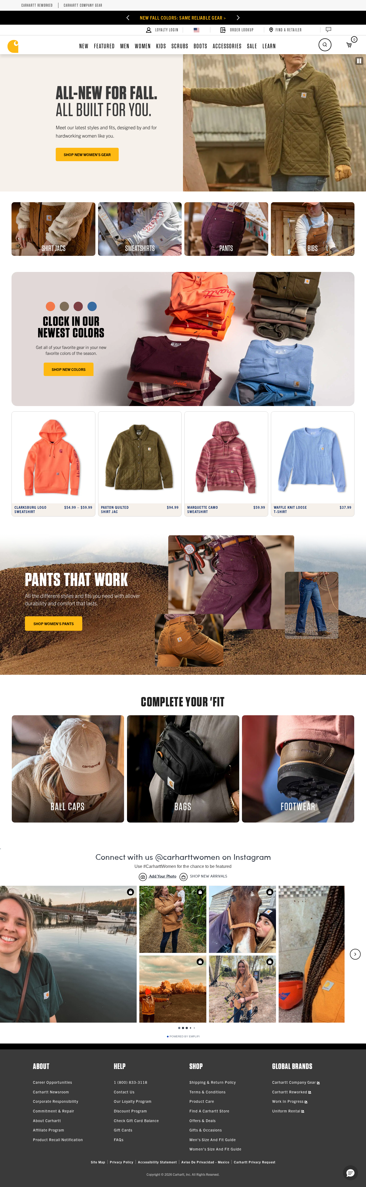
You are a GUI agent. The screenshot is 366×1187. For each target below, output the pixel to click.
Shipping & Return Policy (212, 1082)
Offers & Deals (202, 1120)
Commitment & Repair (53, 1110)
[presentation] (183, 339)
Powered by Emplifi (185, 1036)
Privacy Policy (121, 1162)
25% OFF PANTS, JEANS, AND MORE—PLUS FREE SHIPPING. (183, 17)
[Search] (325, 44)
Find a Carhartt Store (209, 1110)
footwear (298, 806)
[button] (350, 1172)
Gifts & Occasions (205, 1129)
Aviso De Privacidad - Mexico (205, 1162)
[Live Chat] (327, 29)
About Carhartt (47, 1120)
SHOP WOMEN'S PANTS (53, 623)
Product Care (201, 1101)
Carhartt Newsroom (51, 1091)
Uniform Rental (286, 1110)
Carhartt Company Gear (83, 5)
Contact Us (124, 1091)
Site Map (98, 1162)
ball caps (68, 806)
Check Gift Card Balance (136, 1120)
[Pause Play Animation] (359, 61)
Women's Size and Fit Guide (215, 1149)
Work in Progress (288, 1101)
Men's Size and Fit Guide (212, 1139)
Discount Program (130, 1110)
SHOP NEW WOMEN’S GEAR (87, 154)
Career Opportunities (52, 1082)
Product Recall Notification (58, 1139)
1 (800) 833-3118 (130, 1082)
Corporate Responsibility (55, 1101)
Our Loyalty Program (133, 1101)
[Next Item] (253, 18)
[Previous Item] (112, 18)
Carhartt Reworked (37, 5)
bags (183, 806)
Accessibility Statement (157, 1162)
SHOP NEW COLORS (68, 369)
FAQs (119, 1139)
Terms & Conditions (207, 1091)
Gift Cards (123, 1129)
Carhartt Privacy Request (254, 1162)
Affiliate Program (48, 1129)
